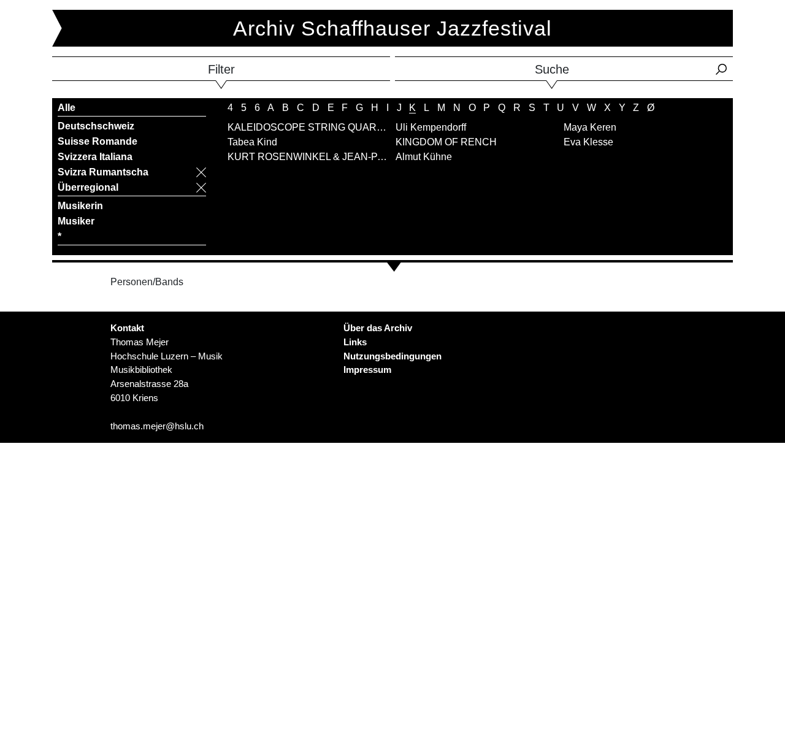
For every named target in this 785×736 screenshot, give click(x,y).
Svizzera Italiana (95, 156)
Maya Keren (590, 127)
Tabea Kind (252, 142)
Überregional (88, 187)
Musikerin (80, 206)
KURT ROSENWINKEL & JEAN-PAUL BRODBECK (341, 156)
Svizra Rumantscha (103, 172)
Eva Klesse (588, 142)
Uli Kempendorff (431, 127)
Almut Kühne (424, 156)
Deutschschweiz (96, 126)
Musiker (76, 221)
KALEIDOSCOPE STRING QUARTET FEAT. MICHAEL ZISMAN (369, 127)
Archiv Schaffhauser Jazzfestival (392, 28)
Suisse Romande (97, 141)
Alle (66, 107)
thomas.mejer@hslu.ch (157, 426)
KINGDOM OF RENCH (446, 142)
